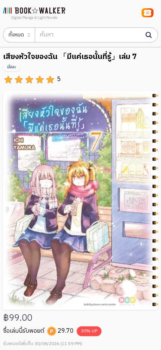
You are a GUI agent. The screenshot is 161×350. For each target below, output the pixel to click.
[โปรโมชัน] (148, 13)
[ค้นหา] (148, 34)
